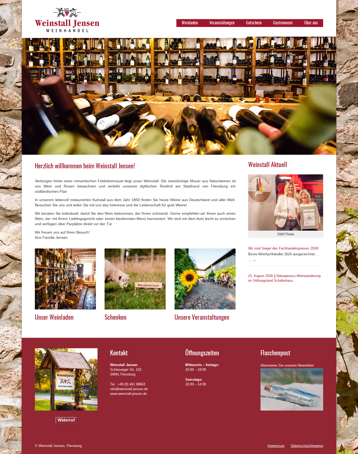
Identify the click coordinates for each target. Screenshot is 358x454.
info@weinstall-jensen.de (129, 389)
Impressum (276, 446)
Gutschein (254, 23)
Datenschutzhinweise (307, 446)
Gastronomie (283, 23)
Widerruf (66, 420)
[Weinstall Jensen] (67, 22)
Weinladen (190, 23)
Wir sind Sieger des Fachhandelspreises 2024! (283, 248)
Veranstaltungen (222, 23)
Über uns (311, 23)
